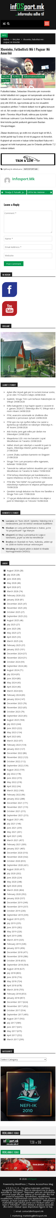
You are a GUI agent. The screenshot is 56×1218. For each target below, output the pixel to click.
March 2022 (12, 790)
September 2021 (15, 815)
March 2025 (12, 641)
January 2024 (13, 699)
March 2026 (12, 591)
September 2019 (15, 915)
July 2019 (11, 923)
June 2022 (11, 778)
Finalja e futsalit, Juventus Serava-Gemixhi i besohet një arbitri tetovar (15, 192)
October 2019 (13, 910)
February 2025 (14, 645)
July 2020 (11, 873)
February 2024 (14, 695)
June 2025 (11, 628)
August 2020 (13, 869)
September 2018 (15, 964)
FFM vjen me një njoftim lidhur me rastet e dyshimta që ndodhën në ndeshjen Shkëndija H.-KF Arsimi (30, 425)
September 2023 (15, 715)
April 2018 (11, 985)
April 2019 (11, 935)
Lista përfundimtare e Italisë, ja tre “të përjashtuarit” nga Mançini (28, 529)
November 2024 (15, 657)
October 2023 (13, 711)
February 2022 (14, 794)
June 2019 (11, 927)
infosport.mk (7, 84)
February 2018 (14, 993)
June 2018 (11, 977)
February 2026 (14, 595)
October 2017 (13, 1010)
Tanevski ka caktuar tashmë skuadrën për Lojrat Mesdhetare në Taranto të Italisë (30, 469)
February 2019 (14, 944)
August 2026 (13, 570)
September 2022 (15, 765)
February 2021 (14, 844)
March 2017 (12, 1039)
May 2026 (11, 583)
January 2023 (13, 749)
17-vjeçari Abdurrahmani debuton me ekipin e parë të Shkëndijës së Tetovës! (29, 499)
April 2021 (11, 836)
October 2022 (13, 761)
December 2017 (14, 1002)
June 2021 (11, 827)
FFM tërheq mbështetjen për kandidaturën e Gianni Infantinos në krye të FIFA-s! (28, 476)
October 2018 (13, 960)
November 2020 (15, 856)
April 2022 (11, 786)
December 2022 (14, 753)
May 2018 (11, 981)
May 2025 (11, 632)
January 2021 (13, 848)
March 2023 (12, 740)
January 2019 (13, 948)
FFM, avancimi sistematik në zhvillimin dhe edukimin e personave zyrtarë (27, 416)
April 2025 (11, 637)
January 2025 (13, 649)
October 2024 (13, 661)
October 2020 (13, 861)
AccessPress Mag (44, 1184)
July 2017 (11, 1022)
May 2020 (11, 881)
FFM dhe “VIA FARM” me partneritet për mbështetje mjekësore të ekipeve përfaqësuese (30, 483)
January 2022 (13, 798)
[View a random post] (4, 23)
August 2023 (13, 720)
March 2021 (12, 840)
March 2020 (12, 890)
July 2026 (11, 574)
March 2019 (12, 939)
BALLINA (16, 39)
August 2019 (13, 919)
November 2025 (15, 607)
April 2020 (11, 885)
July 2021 (11, 823)
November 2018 (15, 956)
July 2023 (11, 724)
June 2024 (11, 678)
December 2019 (14, 902)
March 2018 (12, 989)
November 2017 (15, 1006)
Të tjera (5, 80)
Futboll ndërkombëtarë (34, 76)
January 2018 (13, 997)
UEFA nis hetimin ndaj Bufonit (40, 192)
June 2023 (11, 728)
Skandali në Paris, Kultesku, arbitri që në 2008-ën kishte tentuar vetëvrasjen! (29, 543)
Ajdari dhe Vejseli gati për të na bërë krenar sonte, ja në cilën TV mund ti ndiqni (31, 393)
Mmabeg (10, 548)
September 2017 (15, 1014)
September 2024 (15, 666)
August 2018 (13, 968)
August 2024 (13, 670)
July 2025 (11, 624)
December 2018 (14, 952)
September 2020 (15, 865)
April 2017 (11, 1035)
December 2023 (14, 703)
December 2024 (14, 653)
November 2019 (15, 906)
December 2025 (14, 603)
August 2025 (13, 620)
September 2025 (15, 616)
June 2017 (11, 1027)
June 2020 (11, 877)
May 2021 (11, 832)
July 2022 (11, 773)
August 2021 (13, 819)
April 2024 (11, 686)
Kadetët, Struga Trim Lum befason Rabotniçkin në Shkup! (31, 400)
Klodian (10, 527)
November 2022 (15, 757)
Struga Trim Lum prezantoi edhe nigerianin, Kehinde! (28, 463)
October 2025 (13, 612)
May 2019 (11, 931)
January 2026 (13, 599)
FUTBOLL (17, 76)
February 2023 (14, 744)
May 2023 (11, 732)
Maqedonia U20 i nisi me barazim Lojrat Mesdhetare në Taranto (26, 439)
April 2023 (11, 736)
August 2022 (13, 769)
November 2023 (15, 707)
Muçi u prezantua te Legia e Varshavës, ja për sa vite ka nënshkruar (25, 536)
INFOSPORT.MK (31, 169)
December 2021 (14, 802)
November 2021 (15, 807)
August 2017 (13, 1018)
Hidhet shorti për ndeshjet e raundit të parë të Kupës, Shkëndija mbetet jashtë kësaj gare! (29, 446)
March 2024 (12, 690)
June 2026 (11, 578)
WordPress (20, 1184)
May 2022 (11, 782)
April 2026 (11, 587)
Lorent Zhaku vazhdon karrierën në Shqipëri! (28, 454)
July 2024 (11, 674)
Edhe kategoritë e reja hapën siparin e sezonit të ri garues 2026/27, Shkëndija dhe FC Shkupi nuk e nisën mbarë (31, 408)
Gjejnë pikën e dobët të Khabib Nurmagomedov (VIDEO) (27, 550)
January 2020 (13, 898)
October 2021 (13, 811)
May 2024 (11, 682)
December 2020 (14, 852)
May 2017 (11, 1031)
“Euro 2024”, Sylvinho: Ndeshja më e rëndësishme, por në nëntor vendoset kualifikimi (29, 522)
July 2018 (11, 973)
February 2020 (14, 894)
